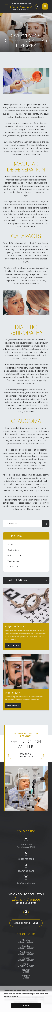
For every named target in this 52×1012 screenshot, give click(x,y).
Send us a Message (26, 883)
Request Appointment (26, 922)
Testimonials (13, 561)
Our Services (13, 550)
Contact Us (12, 566)
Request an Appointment (26, 755)
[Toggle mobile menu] (6, 6)
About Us (11, 544)
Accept (26, 1005)
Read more (12, 645)
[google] (26, 912)
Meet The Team (14, 555)
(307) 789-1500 (26, 859)
